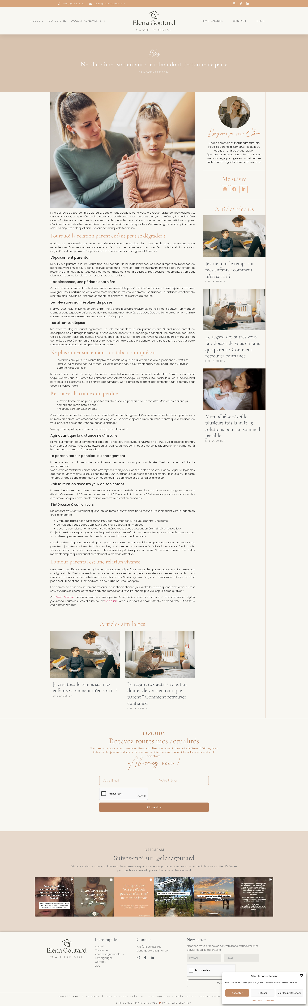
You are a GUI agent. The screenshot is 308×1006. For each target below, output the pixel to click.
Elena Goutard (65, 597)
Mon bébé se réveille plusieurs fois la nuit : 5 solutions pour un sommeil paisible (232, 426)
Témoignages (212, 20)
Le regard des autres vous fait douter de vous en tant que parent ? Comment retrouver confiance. (157, 693)
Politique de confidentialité (263, 1000)
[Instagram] (225, 189)
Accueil (37, 20)
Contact (240, 20)
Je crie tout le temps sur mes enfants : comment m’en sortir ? (85, 687)
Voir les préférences (289, 992)
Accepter (237, 992)
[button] (301, 976)
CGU (185, 996)
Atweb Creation (180, 1003)
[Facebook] (234, 189)
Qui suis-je (57, 20)
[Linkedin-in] (244, 189)
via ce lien (110, 601)
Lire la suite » (63, 695)
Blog (261, 20)
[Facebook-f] (145, 957)
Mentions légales (120, 996)
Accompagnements (86, 20)
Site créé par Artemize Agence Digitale (220, 996)
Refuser (262, 992)
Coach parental (154, 30)
